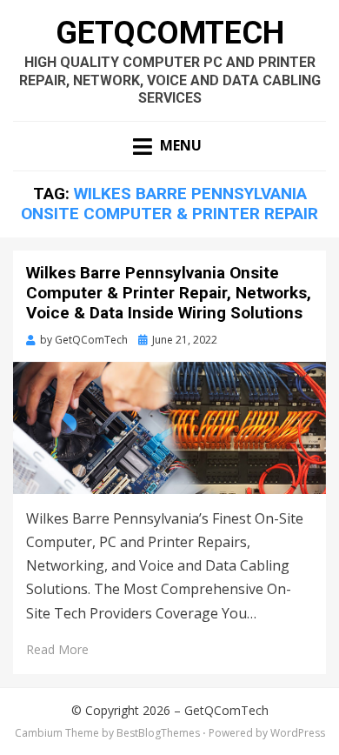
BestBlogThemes (158, 732)
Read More (57, 649)
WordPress (297, 732)
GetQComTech (170, 33)
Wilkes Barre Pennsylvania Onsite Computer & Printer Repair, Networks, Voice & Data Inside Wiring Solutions (168, 293)
